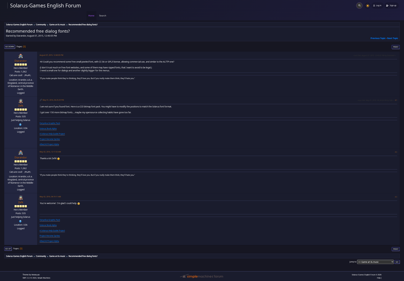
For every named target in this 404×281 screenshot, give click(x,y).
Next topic (392, 38)
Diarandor (21, 60)
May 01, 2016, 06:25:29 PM (53, 100)
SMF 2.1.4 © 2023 (29, 278)
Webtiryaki (36, 275)
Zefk (20, 105)
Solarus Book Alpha (48, 128)
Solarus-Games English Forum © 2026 (366, 275)
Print (395, 47)
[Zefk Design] (20, 124)
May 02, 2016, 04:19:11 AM (50, 196)
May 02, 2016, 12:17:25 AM (50, 151)
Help (378, 278)
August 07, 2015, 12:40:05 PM (51, 55)
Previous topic (378, 38)
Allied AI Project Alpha (49, 144)
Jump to (353, 261)
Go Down (9, 46)
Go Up (8, 248)
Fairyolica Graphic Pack (50, 123)
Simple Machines (43, 278)
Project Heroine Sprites (50, 139)
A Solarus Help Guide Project (52, 133)
